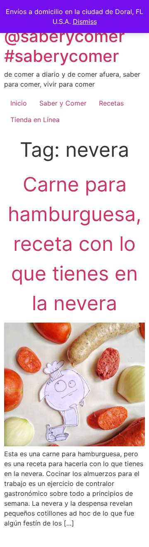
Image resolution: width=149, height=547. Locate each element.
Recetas (111, 103)
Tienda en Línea (35, 120)
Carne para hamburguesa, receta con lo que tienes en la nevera (74, 243)
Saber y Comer (63, 103)
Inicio (18, 103)
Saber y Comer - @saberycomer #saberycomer (69, 36)
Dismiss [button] (85, 21)
